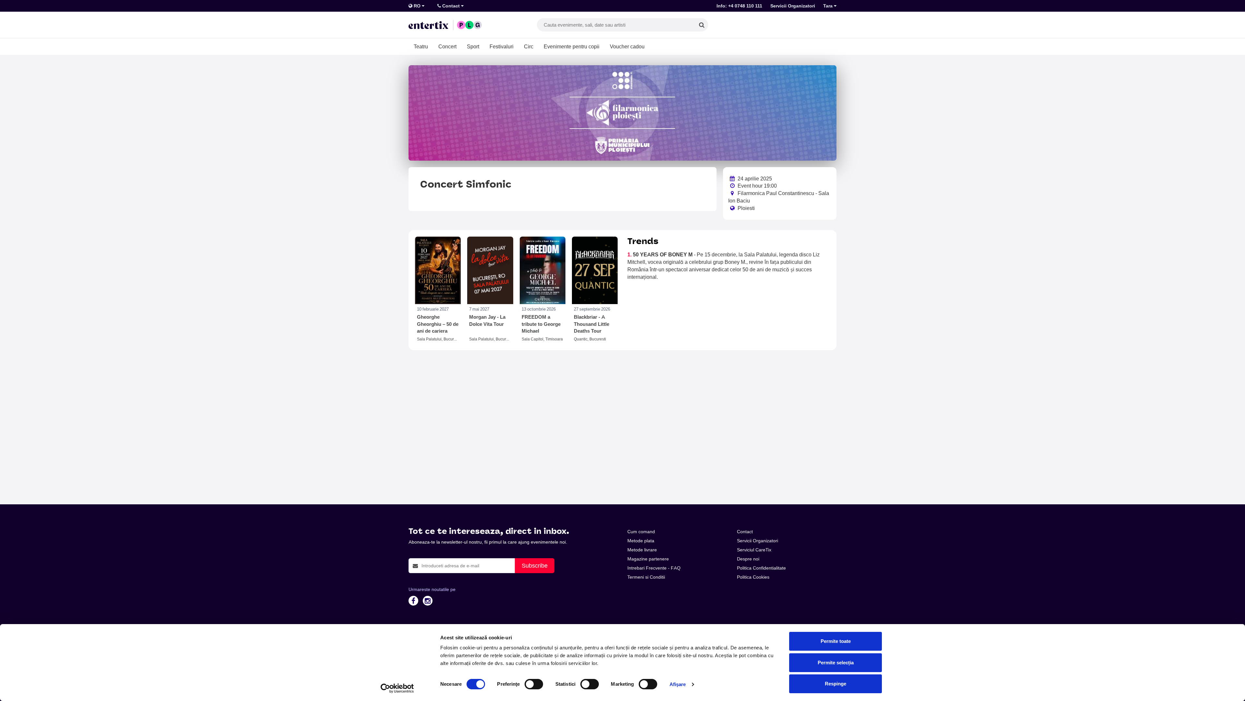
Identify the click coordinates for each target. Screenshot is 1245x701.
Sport (473, 46)
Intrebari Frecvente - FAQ (654, 568)
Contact (451, 6)
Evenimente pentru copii (571, 46)
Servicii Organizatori (792, 6)
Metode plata (640, 541)
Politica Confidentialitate (761, 568)
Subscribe (535, 565)
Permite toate (836, 641)
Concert (447, 46)
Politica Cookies (753, 577)
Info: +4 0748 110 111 (739, 6)
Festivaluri (502, 46)
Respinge (835, 683)
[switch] (534, 684)
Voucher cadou (627, 46)
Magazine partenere (648, 559)
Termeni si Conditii (646, 577)
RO (417, 6)
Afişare (678, 684)
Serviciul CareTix (754, 550)
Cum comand (641, 532)
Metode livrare (642, 550)
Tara (828, 6)
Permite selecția (836, 662)
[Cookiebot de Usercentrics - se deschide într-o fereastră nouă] (397, 688)
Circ (528, 46)
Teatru (421, 46)
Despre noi (748, 559)
